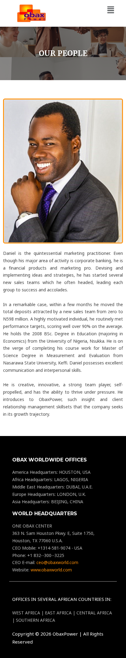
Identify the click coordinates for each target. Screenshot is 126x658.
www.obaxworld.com (51, 570)
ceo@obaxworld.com (57, 562)
